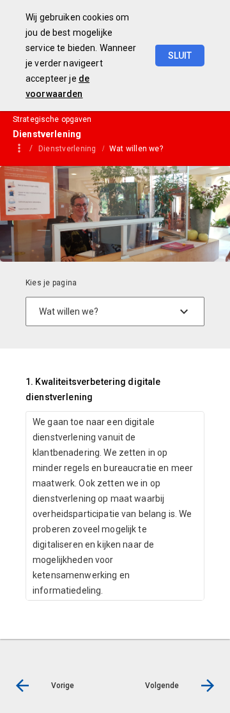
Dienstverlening (67, 148)
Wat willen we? (136, 148)
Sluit (180, 55)
